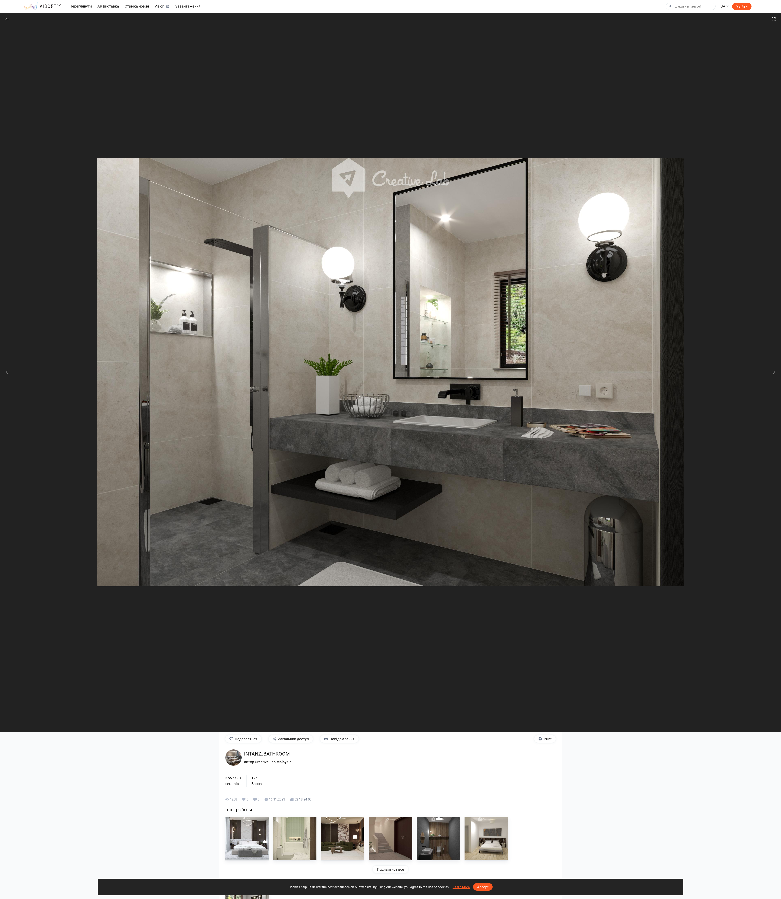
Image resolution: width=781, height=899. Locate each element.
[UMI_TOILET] (438, 838)
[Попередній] (7, 372)
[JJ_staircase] (390, 838)
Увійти (741, 6)
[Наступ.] (772, 372)
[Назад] (7, 19)
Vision (159, 6)
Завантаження (188, 6)
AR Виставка (108, 6)
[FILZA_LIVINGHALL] (342, 838)
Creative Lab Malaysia (273, 762)
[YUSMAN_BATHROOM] (294, 838)
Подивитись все (390, 869)
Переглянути (81, 6)
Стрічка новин (137, 6)
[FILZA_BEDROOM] (247, 838)
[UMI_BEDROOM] (486, 838)
